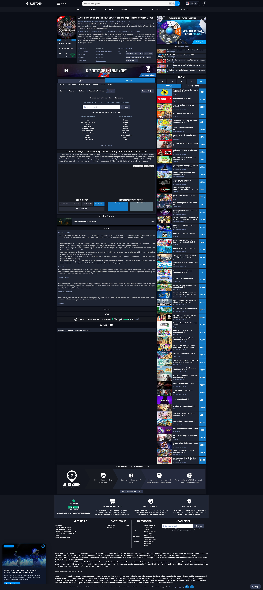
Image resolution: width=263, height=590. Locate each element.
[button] (204, 3)
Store (62, 91)
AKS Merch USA (149, 541)
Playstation (136, 536)
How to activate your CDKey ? (65, 533)
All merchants (106, 145)
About (95, 85)
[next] (74, 40)
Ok (187, 587)
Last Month (99, 204)
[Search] (177, 3)
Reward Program (150, 531)
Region (71, 91)
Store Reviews (149, 537)
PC (126, 48)
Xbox (134, 531)
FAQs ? (57, 535)
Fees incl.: (145, 91)
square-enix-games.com (104, 52)
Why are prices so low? (63, 529)
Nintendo (136, 542)
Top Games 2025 (150, 539)
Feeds (103, 85)
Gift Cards (148, 533)
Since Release (64, 204)
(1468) (136, 319)
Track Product (81, 209)
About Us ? (59, 525)
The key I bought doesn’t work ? (66, 531)
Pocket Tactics (63, 278)
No (192, 587)
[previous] (59, 40)
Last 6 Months (87, 204)
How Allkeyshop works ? (63, 527)
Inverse (61, 304)
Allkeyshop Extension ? (63, 537)
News (110, 85)
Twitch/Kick (111, 525)
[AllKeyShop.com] (34, 3)
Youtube (127, 525)
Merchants (110, 527)
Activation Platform (96, 91)
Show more (184, 47)
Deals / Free (148, 535)
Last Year (76, 204)
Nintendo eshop (101, 61)
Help (256, 586)
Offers (61, 85)
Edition (81, 91)
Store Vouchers (149, 525)
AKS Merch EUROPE (147, 544)
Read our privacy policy (176, 587)
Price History (71, 85)
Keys (110, 91)
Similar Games (84, 85)
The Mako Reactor (65, 292)
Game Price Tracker (148, 528)
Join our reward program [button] (131, 491)
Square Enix (99, 55)
